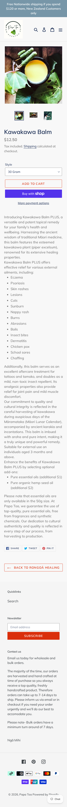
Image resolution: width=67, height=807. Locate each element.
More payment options (33, 203)
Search (12, 601)
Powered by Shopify (46, 794)
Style (8, 164)
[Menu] (60, 29)
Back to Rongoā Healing (36, 567)
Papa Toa (26, 794)
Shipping (30, 146)
